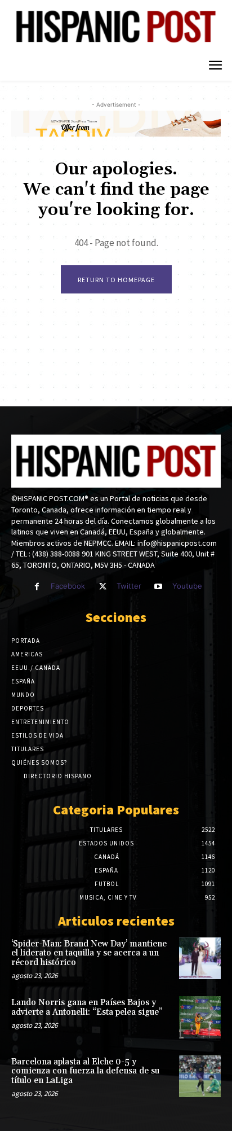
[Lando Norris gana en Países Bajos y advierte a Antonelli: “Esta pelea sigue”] (200, 1017)
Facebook (68, 585)
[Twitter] (102, 587)
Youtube (187, 585)
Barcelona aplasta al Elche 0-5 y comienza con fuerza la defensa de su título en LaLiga (85, 1071)
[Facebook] (37, 587)
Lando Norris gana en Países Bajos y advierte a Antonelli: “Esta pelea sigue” (87, 1007)
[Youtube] (158, 587)
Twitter (129, 585)
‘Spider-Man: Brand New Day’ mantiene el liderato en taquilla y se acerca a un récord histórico (89, 953)
